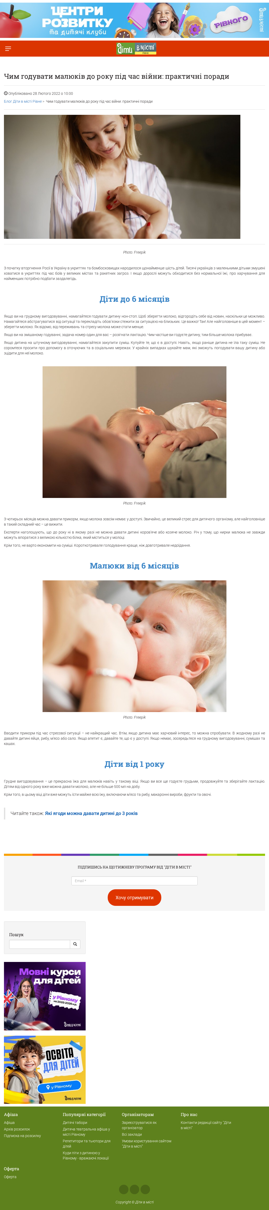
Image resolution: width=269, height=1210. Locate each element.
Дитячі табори (75, 1122)
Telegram (145, 1189)
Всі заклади (132, 1134)
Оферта (10, 1177)
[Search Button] (75, 944)
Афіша (9, 1122)
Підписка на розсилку (22, 1136)
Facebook (123, 1189)
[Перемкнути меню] (8, 49)
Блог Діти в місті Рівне (23, 101)
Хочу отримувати (134, 897)
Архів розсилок (17, 1129)
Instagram (134, 1189)
